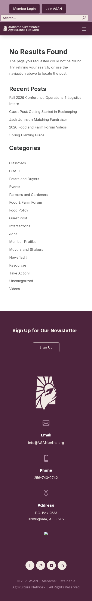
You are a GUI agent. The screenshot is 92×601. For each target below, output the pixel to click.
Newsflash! (18, 257)
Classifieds (17, 163)
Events (14, 187)
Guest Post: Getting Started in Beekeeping (43, 111)
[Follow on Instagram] (40, 565)
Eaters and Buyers (24, 179)
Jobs (13, 234)
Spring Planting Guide (26, 135)
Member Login (24, 9)
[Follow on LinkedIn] (62, 565)
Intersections (19, 226)
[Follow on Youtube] (51, 565)
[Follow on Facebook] (29, 565)
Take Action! (19, 273)
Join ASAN (54, 9)
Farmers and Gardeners (28, 195)
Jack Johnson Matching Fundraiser (38, 119)
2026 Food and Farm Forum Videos (38, 127)
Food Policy (18, 210)
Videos (14, 289)
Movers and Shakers (26, 249)
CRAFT (15, 171)
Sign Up (46, 347)
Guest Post (18, 218)
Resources (18, 265)
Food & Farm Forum (25, 202)
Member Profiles (22, 241)
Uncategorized (21, 281)
